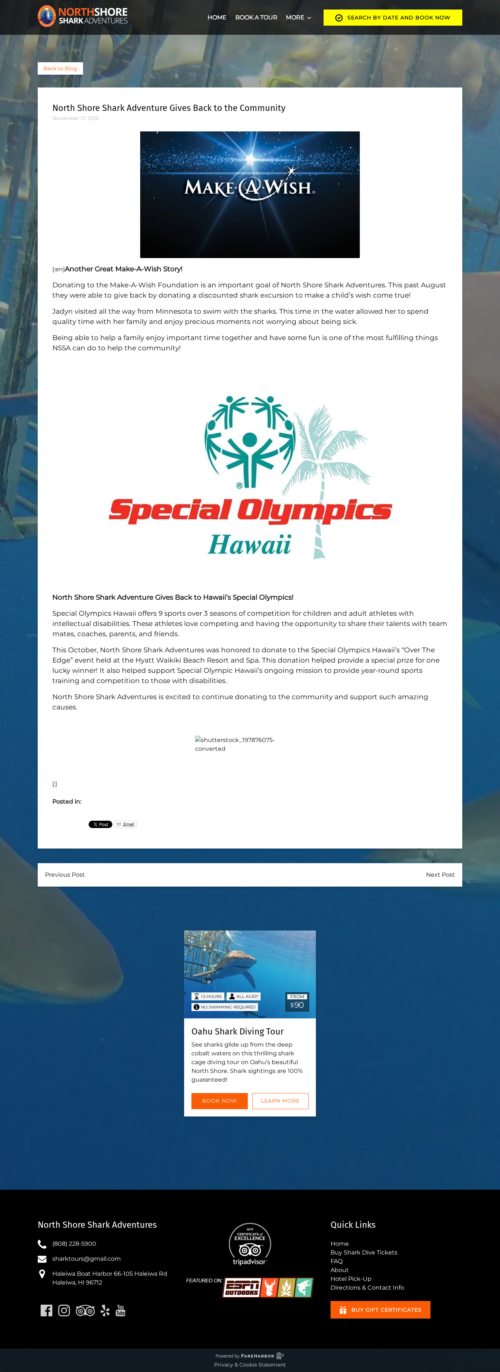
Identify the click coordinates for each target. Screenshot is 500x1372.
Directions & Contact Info (367, 1287)
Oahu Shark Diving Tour (237, 1031)
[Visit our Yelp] (105, 1310)
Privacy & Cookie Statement (250, 1364)
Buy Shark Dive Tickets (364, 1252)
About (340, 1270)
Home (217, 17)
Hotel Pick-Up (351, 1278)
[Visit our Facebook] (46, 1310)
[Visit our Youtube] (121, 1310)
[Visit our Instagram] (64, 1310)
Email (128, 824)
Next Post (440, 874)
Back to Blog (60, 68)
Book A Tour (256, 17)
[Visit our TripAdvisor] (85, 1310)
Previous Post (65, 874)
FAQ (337, 1261)
